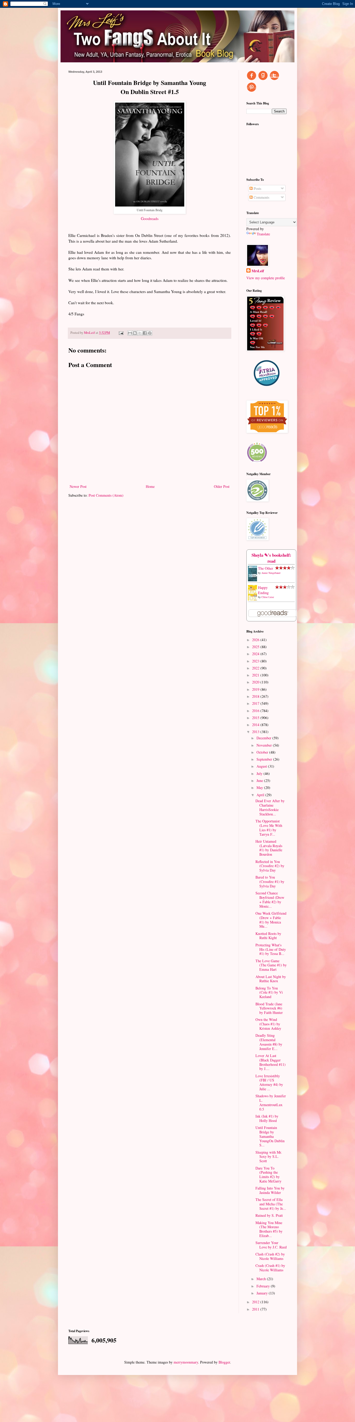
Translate (263, 233)
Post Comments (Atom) (106, 495)
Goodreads (150, 218)
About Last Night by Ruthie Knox (270, 979)
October (263, 752)
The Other (265, 568)
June (260, 780)
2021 (256, 675)
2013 (256, 731)
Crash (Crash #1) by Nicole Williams (270, 1267)
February (264, 1286)
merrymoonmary (186, 1362)
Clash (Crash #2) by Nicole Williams (270, 1256)
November (265, 745)
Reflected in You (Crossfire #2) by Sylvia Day (269, 866)
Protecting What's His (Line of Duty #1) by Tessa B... (270, 949)
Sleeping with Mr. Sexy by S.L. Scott (268, 1157)
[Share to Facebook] (144, 333)
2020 (256, 682)
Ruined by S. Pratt (269, 1215)
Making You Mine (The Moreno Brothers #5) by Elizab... (268, 1229)
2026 (256, 639)
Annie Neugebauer (270, 573)
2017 (256, 703)
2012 (256, 1301)
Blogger (224, 1362)
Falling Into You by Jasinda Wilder (270, 1190)
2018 (256, 696)
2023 (256, 661)
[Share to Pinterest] (149, 333)
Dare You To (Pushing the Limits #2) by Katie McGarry (268, 1175)
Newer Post (78, 486)
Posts (257, 188)
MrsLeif (258, 271)
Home (150, 486)
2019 (256, 689)
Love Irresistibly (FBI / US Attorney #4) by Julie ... (269, 1082)
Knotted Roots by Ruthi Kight (268, 935)
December (264, 737)
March (262, 1278)
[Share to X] (139, 333)
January (263, 1293)
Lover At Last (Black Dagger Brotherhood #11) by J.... (270, 1062)
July (260, 773)
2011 (256, 1309)
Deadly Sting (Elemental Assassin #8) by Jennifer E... (268, 1042)
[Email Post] (120, 332)
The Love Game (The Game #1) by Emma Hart (271, 965)
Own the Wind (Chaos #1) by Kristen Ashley (268, 1024)
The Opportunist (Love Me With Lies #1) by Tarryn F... (268, 827)
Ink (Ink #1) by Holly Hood (266, 1118)
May (260, 787)
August (262, 766)
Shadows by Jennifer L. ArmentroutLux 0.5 (270, 1102)
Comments (261, 197)
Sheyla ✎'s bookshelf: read (271, 558)
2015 (256, 717)
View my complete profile (265, 277)
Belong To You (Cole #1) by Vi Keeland (269, 992)
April (261, 794)
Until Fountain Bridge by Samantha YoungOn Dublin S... (270, 1136)
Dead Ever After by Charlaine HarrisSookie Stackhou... (270, 807)
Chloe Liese (267, 597)
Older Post (221, 486)
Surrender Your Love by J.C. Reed (271, 1245)
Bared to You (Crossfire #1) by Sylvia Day (269, 881)
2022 (256, 668)
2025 (256, 646)
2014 (256, 724)
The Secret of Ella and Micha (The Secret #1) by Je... (270, 1204)
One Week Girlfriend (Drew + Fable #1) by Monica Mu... (270, 920)
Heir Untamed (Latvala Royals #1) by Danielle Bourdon (268, 848)
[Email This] (130, 333)
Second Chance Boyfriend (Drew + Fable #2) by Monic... (269, 899)
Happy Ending (263, 590)
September (265, 759)
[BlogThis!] (134, 333)
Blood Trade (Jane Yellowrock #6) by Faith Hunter (269, 1008)
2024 (256, 653)
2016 (256, 710)
